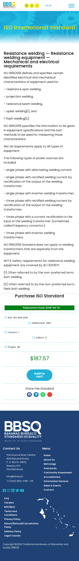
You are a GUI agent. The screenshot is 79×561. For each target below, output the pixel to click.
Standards (50, 468)
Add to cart (39, 375)
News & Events (52, 485)
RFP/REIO (9, 507)
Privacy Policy (12, 519)
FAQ (6, 498)
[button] (29, 394)
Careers (9, 502)
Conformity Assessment (58, 472)
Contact (49, 489)
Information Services (56, 481)
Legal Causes (12, 535)
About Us (49, 459)
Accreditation (52, 476)
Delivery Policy (12, 531)
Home (47, 455)
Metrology (50, 463)
